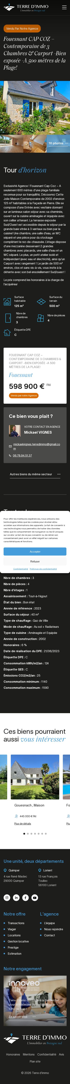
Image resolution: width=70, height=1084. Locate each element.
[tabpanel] (35, 792)
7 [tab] (46, 834)
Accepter (35, 551)
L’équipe (49, 923)
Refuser (35, 561)
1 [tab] (24, 834)
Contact (49, 935)
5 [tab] (38, 834)
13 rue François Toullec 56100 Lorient (48, 881)
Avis (61, 1054)
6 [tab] (42, 834)
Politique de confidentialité (43, 569)
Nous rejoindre (53, 929)
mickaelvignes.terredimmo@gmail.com (36, 446)
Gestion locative (18, 941)
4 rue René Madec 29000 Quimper (15, 878)
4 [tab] (35, 834)
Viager (12, 929)
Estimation (14, 953)
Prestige (13, 947)
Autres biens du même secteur (31, 474)
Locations (14, 935)
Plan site (35, 1061)
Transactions (16, 923)
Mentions (29, 1054)
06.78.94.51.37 (22, 455)
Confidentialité (20, 569)
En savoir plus (18, 1016)
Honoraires (13, 1054)
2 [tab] (28, 834)
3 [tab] (31, 834)
